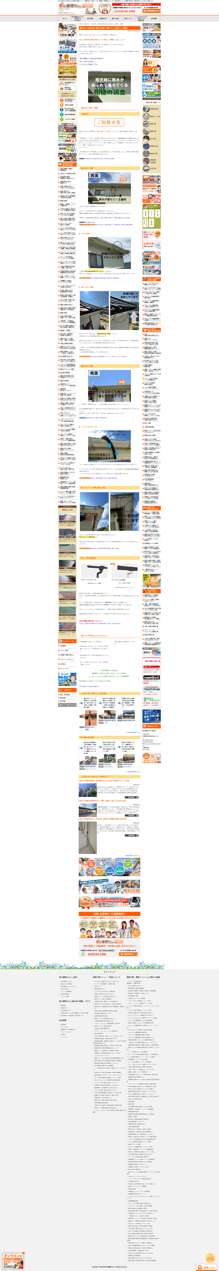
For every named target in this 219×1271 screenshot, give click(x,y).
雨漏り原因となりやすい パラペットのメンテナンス (108, 1075)
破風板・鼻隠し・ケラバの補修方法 (137, 1072)
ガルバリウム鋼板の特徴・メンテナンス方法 (140, 1146)
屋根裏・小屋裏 (65, 330)
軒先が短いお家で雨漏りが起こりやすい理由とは (67, 360)
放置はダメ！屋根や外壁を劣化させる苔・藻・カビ (142, 1221)
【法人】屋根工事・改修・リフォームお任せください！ (109, 1036)
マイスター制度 (65, 996)
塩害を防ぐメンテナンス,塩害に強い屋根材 (68, 394)
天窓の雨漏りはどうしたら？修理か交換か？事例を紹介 (143, 1074)
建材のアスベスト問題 (67, 369)
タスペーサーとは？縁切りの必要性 (66, 224)
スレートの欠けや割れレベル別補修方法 (151, 379)
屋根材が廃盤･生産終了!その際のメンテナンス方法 (142, 1091)
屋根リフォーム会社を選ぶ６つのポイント (152, 431)
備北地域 (63, 698)
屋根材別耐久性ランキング (65, 389)
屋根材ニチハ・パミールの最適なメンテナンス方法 (152, 405)
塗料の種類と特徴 (151, 661)
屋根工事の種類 (151, 102)
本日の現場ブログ (65, 1010)
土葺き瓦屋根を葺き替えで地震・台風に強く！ (67, 267)
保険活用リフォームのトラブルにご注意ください (152, 565)
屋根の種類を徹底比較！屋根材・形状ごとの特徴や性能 (143, 1045)
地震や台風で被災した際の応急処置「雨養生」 (67, 295)
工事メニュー (128, 18)
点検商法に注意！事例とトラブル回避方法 (106, 1001)
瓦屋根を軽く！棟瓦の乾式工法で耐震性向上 (140, 1131)
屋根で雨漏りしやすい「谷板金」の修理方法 (67, 352)
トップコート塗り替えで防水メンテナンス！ (67, 497)
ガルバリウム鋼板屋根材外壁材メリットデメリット (152, 319)
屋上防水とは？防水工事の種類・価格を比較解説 (67, 248)
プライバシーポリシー (67, 659)
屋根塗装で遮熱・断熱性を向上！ (137, 1124)
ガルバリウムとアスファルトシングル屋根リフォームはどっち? (68, 414)
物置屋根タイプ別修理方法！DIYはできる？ (151, 595)
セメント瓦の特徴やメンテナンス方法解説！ (67, 257)
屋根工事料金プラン (100, 989)
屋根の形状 (63, 313)
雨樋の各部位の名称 (89, 222)
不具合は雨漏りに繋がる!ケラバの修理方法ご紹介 (68, 209)
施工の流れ (115, 18)
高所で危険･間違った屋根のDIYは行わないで (140, 1154)
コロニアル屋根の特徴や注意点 (149, 383)
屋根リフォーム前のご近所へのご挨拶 (150, 521)
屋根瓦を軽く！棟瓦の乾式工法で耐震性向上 (151, 457)
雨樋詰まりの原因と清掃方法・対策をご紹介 (106, 1095)
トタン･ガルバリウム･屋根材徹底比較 (67, 420)
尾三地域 (63, 701)
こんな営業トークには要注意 (151, 539)
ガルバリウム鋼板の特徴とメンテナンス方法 (67, 434)
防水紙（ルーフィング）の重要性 (137, 1186)
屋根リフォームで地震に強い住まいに (105, 1018)
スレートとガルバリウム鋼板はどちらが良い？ (151, 283)
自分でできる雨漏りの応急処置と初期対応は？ (151, 488)
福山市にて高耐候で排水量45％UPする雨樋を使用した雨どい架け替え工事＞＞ (100, 623)
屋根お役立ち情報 (149, 435)
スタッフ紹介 (64, 650)
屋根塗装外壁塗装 (153, 161)
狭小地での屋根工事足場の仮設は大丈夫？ (151, 419)
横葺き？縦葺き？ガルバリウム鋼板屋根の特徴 (152, 314)
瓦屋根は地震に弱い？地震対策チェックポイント (152, 462)
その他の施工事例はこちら (133, 732)
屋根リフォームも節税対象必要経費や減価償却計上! (152, 643)
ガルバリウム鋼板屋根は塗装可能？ (151, 297)
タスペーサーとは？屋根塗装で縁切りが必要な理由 (142, 1084)
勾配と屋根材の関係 (66, 343)
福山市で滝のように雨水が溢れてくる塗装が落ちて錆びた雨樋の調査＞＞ (114, 224)
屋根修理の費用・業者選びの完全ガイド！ (67, 177)
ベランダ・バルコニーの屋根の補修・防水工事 (107, 1023)
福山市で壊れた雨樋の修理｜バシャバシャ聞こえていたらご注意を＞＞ (109, 356)
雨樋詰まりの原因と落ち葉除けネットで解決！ (152, 618)
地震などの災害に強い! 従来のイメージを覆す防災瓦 (142, 1136)
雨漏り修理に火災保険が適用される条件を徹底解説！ (142, 1260)
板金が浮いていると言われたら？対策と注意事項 (152, 552)
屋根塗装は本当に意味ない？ (65, 182)
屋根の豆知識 (64, 380)
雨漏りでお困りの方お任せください (104, 994)
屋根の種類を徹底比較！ (148, 365)
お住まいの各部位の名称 (67, 173)
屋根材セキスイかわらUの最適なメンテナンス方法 (152, 410)
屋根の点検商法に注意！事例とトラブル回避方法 (151, 547)
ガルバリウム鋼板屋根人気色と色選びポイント (151, 306)
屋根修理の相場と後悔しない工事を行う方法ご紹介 (108, 1045)
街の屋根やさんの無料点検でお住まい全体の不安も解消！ (99, 158)
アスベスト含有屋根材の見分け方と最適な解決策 (67, 365)
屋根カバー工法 (155, 116)
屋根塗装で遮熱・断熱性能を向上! (151, 484)
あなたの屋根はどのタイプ (135, 986)
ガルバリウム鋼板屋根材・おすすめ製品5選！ (140, 1020)
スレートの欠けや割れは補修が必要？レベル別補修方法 (143, 1054)
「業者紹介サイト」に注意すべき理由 (151, 570)
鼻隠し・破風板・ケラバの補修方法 (67, 204)
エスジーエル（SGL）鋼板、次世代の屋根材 (140, 1206)
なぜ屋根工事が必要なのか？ (151, 334)
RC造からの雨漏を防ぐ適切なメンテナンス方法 (141, 1151)
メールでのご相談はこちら (88, 64)
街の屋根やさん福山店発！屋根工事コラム (72, 1015)
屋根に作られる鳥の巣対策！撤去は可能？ (106, 1100)
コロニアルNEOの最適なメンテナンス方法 (151, 414)
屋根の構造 (63, 201)
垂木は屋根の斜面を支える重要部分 (104, 1065)
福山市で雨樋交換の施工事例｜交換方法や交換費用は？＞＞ (106, 278)
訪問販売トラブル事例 (151, 543)
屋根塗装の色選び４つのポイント (149, 475)
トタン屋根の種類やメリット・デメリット (151, 388)
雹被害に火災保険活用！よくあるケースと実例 (151, 497)
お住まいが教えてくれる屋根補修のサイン (151, 356)
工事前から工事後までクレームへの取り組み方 (151, 526)
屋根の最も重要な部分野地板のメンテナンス (67, 376)
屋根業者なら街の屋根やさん (68, 1029)
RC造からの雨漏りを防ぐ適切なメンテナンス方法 (68, 458)
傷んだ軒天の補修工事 (134, 1169)
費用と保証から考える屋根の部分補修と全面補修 (108, 1060)
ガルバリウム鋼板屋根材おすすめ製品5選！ (151, 310)
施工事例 (90, 18)
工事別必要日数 (149, 427)
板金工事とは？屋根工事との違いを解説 (67, 192)
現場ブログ (87, 24)
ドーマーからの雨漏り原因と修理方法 (67, 468)
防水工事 (153, 139)
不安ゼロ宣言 (64, 989)
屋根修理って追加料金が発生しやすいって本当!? (151, 556)
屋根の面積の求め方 (66, 304)
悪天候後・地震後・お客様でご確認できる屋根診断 (142, 990)
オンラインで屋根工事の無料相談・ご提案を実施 (151, 512)
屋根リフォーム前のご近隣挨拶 (103, 999)
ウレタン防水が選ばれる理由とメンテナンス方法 (67, 228)
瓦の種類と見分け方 (66, 356)
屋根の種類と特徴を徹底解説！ (66, 169)
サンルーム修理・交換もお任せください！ (151, 600)
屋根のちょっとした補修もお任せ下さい (105, 996)
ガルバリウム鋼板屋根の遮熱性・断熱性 (151, 301)
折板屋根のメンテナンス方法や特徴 (137, 1059)
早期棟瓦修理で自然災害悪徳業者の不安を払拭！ (67, 271)
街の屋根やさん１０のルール (68, 986)
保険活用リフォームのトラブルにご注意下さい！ (141, 1213)
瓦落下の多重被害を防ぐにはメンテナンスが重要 (151, 444)
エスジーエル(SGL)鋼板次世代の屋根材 (67, 430)
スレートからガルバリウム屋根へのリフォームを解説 (152, 288)
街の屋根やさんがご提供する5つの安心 (77, 18)
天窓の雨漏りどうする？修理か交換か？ (67, 473)
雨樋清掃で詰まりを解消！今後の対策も (96, 417)
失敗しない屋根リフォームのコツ (151, 339)
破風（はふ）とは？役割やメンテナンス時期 (67, 501)
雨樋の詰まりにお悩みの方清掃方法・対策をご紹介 (152, 613)
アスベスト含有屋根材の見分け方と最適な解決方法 (142, 1139)
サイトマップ (64, 668)
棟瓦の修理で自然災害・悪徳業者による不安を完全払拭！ (143, 1096)
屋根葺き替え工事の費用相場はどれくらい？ (151, 348)
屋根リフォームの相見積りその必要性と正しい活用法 (152, 517)
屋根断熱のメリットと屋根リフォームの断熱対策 (67, 482)
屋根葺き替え (154, 109)
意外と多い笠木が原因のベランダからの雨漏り (67, 214)
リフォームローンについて (102, 1055)
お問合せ (63, 664)
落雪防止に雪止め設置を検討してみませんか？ (107, 1085)
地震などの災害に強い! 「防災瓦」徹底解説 (151, 466)
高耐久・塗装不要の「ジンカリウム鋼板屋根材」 (141, 1149)
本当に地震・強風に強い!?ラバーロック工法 (140, 1228)
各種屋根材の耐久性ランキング (136, 1194)
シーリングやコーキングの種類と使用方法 (67, 286)
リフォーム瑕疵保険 (66, 991)
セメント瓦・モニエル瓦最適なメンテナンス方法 (67, 262)
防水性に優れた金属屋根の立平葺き (137, 1208)
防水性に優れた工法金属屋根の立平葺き (66, 291)
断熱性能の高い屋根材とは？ (65, 477)
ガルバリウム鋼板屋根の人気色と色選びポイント (141, 1037)
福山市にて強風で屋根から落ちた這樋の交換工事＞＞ (104, 478)
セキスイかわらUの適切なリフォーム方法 (139, 1001)
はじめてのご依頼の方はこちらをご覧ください (107, 981)
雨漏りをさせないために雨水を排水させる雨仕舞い (142, 1236)
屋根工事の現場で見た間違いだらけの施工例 (151, 471)
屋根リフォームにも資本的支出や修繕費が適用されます (109, 1058)
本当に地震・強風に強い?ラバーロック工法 (68, 300)
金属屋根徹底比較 (133, 1201)
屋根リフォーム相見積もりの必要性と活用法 (106, 1050)
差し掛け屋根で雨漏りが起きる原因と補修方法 (140, 1233)
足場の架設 (93, 336)
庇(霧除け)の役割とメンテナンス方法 (66, 281)
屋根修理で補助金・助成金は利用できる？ (151, 502)
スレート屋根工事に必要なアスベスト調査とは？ (67, 492)
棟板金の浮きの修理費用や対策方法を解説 (67, 196)
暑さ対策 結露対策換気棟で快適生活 (66, 334)
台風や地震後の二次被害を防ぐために (151, 453)
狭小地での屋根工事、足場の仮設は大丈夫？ (140, 1013)
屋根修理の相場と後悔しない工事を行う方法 (151, 343)
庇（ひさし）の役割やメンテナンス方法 (67, 463)
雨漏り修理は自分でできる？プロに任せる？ (67, 187)
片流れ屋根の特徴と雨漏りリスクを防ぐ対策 (67, 316)
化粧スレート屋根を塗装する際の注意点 (150, 401)
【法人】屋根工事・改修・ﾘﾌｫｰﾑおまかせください (152, 639)
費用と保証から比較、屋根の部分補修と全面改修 (152, 352)
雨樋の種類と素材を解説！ (102, 1102)
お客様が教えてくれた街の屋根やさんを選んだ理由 (74, 1013)
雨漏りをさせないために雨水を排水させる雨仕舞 (67, 347)
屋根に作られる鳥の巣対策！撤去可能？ (151, 622)
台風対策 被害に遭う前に (101, 1016)
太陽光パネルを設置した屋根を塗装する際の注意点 (108, 1105)
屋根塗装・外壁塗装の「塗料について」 (139, 993)
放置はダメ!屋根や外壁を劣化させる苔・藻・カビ (68, 399)
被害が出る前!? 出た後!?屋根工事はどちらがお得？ (152, 535)
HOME (81, 24)
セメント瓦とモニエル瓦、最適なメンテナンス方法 (142, 1064)
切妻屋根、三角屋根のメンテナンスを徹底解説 (67, 321)
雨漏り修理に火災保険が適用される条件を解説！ (151, 493)
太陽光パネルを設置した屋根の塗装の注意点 (151, 396)
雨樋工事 (153, 131)
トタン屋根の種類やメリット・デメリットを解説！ (142, 1057)
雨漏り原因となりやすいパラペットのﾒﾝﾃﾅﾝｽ (67, 238)
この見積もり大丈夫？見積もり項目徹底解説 (151, 530)
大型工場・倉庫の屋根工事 (102, 1028)
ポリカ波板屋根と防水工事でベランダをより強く (152, 609)
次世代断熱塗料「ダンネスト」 (149, 479)
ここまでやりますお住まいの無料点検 (141, 18)
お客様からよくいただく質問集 (136, 998)
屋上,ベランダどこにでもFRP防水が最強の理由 (68, 243)
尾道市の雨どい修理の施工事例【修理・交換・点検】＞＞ (105, 548)
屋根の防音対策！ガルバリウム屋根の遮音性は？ (152, 323)
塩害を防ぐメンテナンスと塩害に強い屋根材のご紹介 (142, 1218)
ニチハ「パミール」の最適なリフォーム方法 (140, 1003)
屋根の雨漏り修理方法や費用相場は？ (67, 454)
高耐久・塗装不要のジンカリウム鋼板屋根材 (67, 439)
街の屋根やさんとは (66, 981)
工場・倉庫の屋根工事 (151, 626)
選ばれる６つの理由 (66, 984)
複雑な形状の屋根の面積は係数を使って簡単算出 (141, 1114)
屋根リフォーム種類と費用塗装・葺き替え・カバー (152, 370)
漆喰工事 (153, 124)
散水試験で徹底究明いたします (103, 1013)
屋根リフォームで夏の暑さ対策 (103, 1026)
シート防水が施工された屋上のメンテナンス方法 (67, 233)
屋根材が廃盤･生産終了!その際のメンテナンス (67, 403)
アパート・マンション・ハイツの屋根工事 (106, 1031)
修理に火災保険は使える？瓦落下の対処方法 (152, 448)
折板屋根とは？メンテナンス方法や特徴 (151, 392)
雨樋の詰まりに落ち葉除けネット (103, 1097)
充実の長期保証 (65, 994)
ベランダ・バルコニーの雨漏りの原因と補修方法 (67, 252)
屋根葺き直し (154, 146)
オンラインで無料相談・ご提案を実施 (105, 984)
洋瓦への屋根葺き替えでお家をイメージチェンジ (67, 408)
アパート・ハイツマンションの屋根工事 (151, 630)
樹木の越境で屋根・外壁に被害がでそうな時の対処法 (152, 561)
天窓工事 (153, 168)
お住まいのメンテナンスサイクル (137, 1176)
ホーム (64, 18)
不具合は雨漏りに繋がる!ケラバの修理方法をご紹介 (142, 1086)
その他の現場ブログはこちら (132, 855)
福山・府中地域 (65, 694)
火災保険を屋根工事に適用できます (104, 1021)
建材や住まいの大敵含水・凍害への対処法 (67, 339)
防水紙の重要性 (65, 372)
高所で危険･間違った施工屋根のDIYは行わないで (68, 444)
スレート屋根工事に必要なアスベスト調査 (139, 1141)
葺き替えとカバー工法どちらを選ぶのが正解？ (151, 361)
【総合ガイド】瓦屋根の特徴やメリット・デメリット (142, 1042)
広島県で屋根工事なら (67, 655)
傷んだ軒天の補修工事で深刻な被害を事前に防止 (67, 219)
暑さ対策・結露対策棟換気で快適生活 (138, 1119)
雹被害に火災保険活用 (134, 1255)
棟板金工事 (153, 153)
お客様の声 (103, 18)
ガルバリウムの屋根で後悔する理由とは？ (67, 425)
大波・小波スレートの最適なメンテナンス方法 (67, 276)
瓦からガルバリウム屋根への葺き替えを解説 (151, 292)
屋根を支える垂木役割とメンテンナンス (67, 449)
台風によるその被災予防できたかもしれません (152, 439)
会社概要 (154, 18)
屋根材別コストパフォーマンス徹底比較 (67, 384)
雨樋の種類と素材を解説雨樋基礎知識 (67, 487)
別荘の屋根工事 (149, 635)
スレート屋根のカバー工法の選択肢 (152, 374)
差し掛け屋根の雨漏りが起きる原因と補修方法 (67, 326)
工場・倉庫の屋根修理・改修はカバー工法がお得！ (152, 604)
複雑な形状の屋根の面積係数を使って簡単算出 (67, 308)
